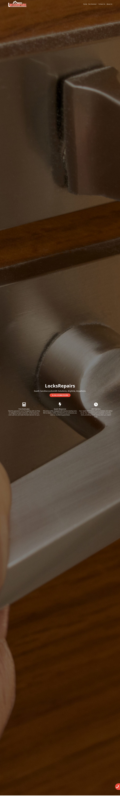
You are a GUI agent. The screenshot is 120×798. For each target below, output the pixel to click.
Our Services (92, 4)
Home (85, 4)
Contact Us (101, 4)
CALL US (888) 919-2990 (60, 395)
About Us (109, 4)
